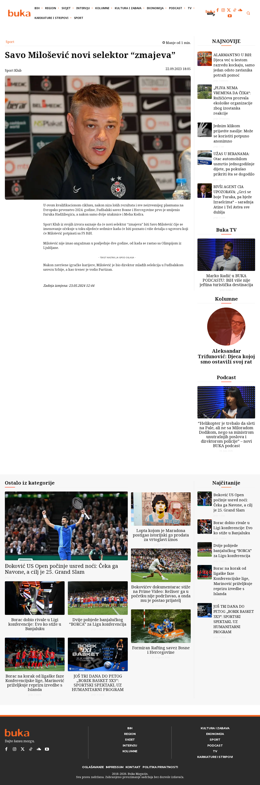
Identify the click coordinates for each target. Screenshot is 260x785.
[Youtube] (230, 16)
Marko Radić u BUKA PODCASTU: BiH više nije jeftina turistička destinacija (226, 280)
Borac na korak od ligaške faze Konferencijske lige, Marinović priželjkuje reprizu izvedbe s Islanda (34, 682)
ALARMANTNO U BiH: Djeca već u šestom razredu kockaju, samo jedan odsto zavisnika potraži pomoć (234, 65)
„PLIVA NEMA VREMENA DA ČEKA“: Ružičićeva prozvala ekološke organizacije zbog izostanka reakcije (232, 100)
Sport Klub (13, 70)
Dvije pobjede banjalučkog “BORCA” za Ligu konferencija (97, 622)
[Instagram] (223, 10)
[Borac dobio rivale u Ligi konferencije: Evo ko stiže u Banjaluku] (35, 598)
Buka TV (226, 229)
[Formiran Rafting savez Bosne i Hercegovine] (161, 626)
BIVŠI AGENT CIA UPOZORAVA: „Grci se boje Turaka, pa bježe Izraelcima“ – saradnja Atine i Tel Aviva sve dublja (233, 199)
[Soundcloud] (240, 10)
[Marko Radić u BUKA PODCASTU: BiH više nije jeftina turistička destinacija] (226, 255)
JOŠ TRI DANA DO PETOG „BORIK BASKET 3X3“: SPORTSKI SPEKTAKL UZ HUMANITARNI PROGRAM (98, 682)
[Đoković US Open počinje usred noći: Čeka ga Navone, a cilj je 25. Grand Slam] (66, 526)
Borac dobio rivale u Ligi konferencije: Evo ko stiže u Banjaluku (34, 624)
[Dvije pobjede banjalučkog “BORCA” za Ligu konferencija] (98, 598)
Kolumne (226, 298)
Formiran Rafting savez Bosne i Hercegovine (161, 650)
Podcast (226, 377)
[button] (248, 13)
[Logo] (19, 13)
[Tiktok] (235, 10)
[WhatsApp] (33, 236)
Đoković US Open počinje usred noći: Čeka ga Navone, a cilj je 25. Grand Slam (61, 568)
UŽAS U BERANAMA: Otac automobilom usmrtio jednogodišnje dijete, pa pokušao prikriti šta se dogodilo (234, 163)
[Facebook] (218, 10)
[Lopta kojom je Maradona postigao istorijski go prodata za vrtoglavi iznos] (161, 509)
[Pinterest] (33, 226)
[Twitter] (229, 10)
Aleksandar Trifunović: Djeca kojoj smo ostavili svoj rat (226, 356)
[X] (33, 216)
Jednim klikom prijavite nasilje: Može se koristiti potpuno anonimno (233, 133)
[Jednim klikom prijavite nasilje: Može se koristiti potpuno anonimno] (204, 130)
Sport (10, 41)
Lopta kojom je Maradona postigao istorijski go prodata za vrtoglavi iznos (161, 535)
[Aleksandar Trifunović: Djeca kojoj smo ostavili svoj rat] (226, 327)
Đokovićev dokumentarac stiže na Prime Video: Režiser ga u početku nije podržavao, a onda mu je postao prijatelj (161, 593)
